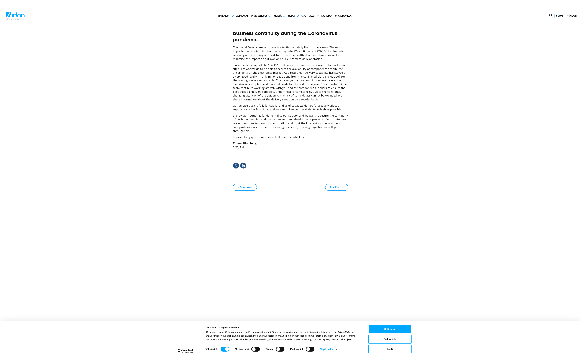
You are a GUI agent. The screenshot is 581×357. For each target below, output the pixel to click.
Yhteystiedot (325, 16)
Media (291, 16)
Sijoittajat (308, 16)
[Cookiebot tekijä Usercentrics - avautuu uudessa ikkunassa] (185, 351)
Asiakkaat (242, 16)
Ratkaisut (224, 16)
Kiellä (390, 349)
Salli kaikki (390, 329)
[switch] (255, 349)
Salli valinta (390, 339)
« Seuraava (245, 187)
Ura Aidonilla (343, 16)
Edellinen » (336, 187)
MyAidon (571, 16)
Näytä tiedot (326, 349)
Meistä (278, 16)
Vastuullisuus (259, 16)
